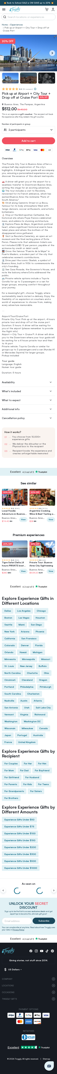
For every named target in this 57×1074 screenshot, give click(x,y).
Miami (22, 624)
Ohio (46, 673)
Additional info (11, 409)
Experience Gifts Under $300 (20, 854)
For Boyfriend (42, 770)
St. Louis (9, 666)
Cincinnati (9, 680)
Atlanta (38, 700)
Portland (9, 686)
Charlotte (32, 673)
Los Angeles (23, 610)
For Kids (27, 784)
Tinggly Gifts (9, 999)
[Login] (53, 9)
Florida (39, 645)
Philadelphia (26, 686)
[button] (49, 1066)
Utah (26, 707)
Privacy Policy (18, 930)
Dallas (7, 610)
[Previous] (3, 890)
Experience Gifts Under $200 (20, 847)
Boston (8, 617)
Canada (43, 728)
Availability (8, 382)
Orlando (8, 652)
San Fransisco (28, 638)
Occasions (8, 992)
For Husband (32, 777)
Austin (23, 700)
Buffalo (43, 666)
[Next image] (53, 78)
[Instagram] (36, 951)
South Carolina (12, 693)
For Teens (43, 784)
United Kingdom (26, 742)
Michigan (37, 652)
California (9, 638)
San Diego (36, 624)
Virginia (24, 714)
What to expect (11, 400)
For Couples (11, 763)
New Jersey (26, 666)
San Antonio (11, 707)
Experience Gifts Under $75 (19, 826)
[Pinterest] (52, 951)
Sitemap (46, 1059)
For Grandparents (14, 791)
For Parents (10, 784)
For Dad (24, 770)
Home (5, 24)
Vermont (9, 714)
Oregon (43, 680)
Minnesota (10, 659)
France (8, 742)
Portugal (22, 735)
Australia (38, 735)
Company (7, 979)
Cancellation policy (13, 418)
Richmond (40, 714)
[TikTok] (47, 951)
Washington (10, 721)
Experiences (16, 24)
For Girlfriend (11, 777)
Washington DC (32, 721)
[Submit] (4, 17)
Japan (7, 735)
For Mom (9, 770)
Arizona (25, 631)
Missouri (45, 659)
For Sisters (36, 791)
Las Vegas (24, 617)
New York (9, 631)
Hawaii (23, 652)
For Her (28, 763)
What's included (11, 391)
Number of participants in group (16, 124)
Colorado (9, 645)
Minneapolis (28, 659)
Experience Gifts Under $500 (20, 861)
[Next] (52, 53)
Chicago (41, 610)
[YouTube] (41, 951)
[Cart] (46, 9)
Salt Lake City (43, 707)
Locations (8, 985)
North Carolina (12, 673)
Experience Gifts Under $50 (19, 819)
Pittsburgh (45, 686)
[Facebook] (31, 951)
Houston (40, 617)
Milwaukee (27, 728)
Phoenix (40, 631)
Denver (25, 645)
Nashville (9, 700)
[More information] (35, 89)
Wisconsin (9, 728)
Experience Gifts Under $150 (19, 840)
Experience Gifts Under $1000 (20, 868)
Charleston (33, 693)
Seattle (8, 624)
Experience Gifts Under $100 (19, 833)
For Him (42, 763)
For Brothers (11, 798)
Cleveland (27, 680)
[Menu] (4, 9)
